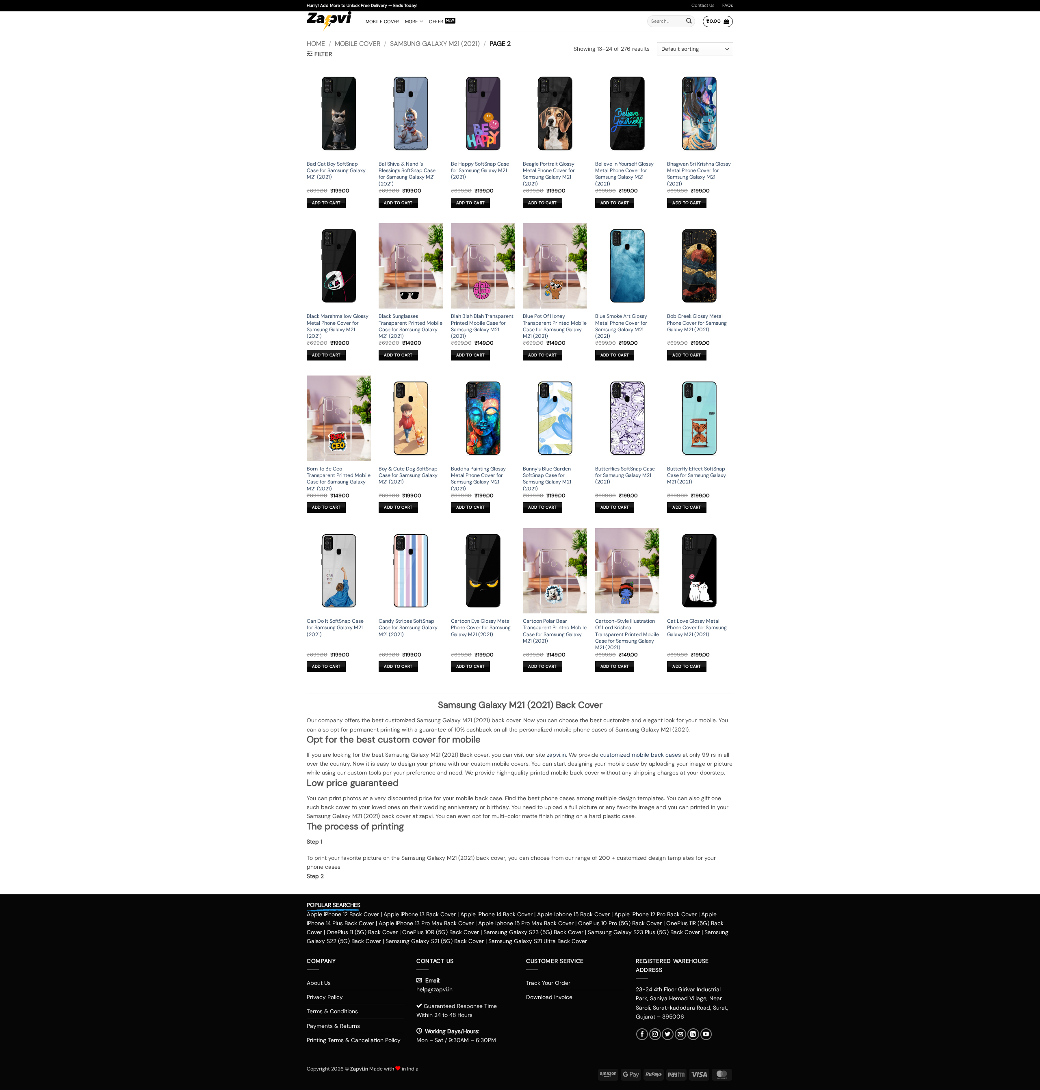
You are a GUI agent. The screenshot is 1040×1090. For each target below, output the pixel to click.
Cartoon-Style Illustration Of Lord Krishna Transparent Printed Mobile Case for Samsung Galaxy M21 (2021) (627, 634)
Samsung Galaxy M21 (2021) (435, 43)
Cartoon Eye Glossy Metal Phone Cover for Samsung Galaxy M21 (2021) (481, 628)
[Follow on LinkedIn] (693, 1034)
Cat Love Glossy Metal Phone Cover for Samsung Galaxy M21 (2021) (697, 628)
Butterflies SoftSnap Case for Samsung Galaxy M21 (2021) (625, 476)
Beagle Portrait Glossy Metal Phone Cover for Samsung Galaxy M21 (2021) (549, 174)
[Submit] (689, 21)
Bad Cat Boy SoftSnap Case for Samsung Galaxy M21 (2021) (336, 171)
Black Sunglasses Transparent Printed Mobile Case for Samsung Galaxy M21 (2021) (410, 326)
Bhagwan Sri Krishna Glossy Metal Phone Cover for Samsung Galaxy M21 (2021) (699, 174)
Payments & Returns (333, 1026)
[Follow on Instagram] (655, 1034)
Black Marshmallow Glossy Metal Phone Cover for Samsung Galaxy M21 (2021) (337, 326)
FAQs (727, 5)
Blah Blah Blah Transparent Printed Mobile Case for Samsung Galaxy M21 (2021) (482, 326)
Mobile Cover (382, 21)
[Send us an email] (681, 1034)
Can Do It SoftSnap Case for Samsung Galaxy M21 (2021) (335, 628)
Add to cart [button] (326, 202)
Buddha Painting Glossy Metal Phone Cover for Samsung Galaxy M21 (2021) (478, 479)
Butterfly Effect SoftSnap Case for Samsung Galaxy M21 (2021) (696, 476)
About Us (319, 982)
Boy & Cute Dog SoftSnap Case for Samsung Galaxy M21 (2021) (408, 476)
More (411, 21)
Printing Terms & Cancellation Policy (354, 1040)
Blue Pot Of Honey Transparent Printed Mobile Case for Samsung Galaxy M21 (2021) (555, 326)
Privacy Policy (325, 997)
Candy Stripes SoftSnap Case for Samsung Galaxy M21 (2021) (408, 628)
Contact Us (703, 5)
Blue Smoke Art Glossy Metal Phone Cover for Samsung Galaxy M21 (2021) (621, 326)
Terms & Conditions (332, 1011)
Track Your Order (548, 982)
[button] (717, 21)
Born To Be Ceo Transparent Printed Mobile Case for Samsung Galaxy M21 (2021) (338, 479)
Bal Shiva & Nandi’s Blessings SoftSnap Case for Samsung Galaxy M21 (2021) (407, 174)
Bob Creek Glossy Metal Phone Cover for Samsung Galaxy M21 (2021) (697, 323)
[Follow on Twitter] (668, 1034)
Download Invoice (549, 997)
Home (316, 43)
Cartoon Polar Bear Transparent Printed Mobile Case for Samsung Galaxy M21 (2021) (555, 631)
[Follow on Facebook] (642, 1034)
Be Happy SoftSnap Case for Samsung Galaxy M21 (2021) (480, 171)
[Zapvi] (330, 21)
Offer (436, 21)
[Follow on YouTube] (706, 1034)
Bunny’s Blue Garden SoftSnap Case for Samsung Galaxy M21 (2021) (547, 479)
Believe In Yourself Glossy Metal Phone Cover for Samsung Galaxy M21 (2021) (624, 174)
